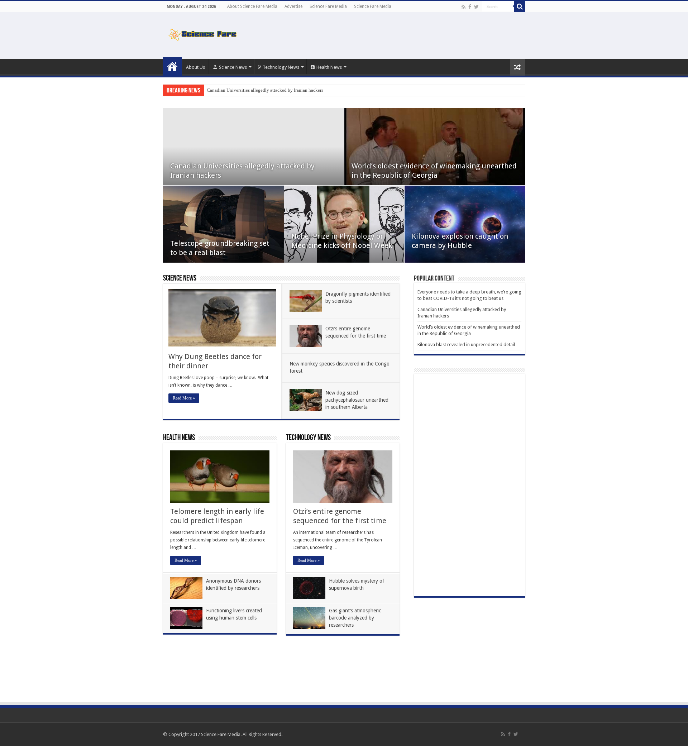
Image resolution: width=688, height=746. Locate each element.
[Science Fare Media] (202, 33)
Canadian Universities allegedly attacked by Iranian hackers (265, 90)
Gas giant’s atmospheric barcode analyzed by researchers (355, 618)
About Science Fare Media (252, 6)
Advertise (293, 6)
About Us (195, 67)
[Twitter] (476, 7)
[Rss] (463, 7)
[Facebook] (470, 7)
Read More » (184, 398)
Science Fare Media (328, 6)
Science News (233, 67)
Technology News (281, 67)
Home (172, 66)
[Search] (519, 6)
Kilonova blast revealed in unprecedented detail (466, 344)
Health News (329, 67)
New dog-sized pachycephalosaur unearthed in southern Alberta (356, 400)
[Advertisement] (389, 35)
